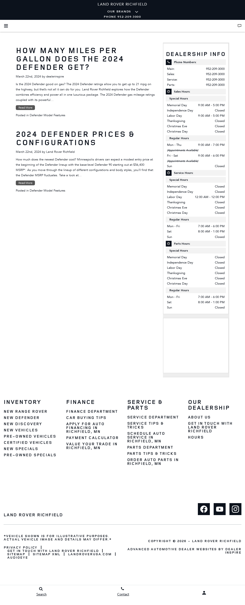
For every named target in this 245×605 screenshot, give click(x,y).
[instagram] (235, 509)
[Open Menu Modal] (6, 26)
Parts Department (150, 447)
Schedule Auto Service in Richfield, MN (146, 437)
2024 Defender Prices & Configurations (75, 138)
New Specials (21, 449)
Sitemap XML (47, 554)
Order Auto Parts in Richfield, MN (153, 461)
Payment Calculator (92, 438)
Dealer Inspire (233, 551)
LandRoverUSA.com (89, 554)
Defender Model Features (47, 115)
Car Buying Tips (86, 417)
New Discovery (23, 424)
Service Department (153, 417)
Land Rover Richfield (60, 152)
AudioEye (17, 557)
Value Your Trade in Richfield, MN (91, 446)
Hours (196, 437)
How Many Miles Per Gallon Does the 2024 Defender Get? (70, 58)
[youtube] (220, 509)
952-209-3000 (215, 69)
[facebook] (204, 509)
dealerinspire (55, 76)
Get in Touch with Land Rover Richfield (210, 427)
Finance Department (91, 411)
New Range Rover (25, 411)
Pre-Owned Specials (30, 455)
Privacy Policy (20, 547)
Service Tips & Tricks (145, 425)
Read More (25, 108)
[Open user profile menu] (204, 593)
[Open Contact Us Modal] (239, 26)
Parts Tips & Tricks (152, 453)
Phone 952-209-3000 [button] (122, 17)
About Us (199, 417)
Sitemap (16, 554)
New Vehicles (21, 430)
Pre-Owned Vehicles (30, 436)
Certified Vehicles (28, 442)
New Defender (21, 417)
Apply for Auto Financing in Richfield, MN (85, 427)
